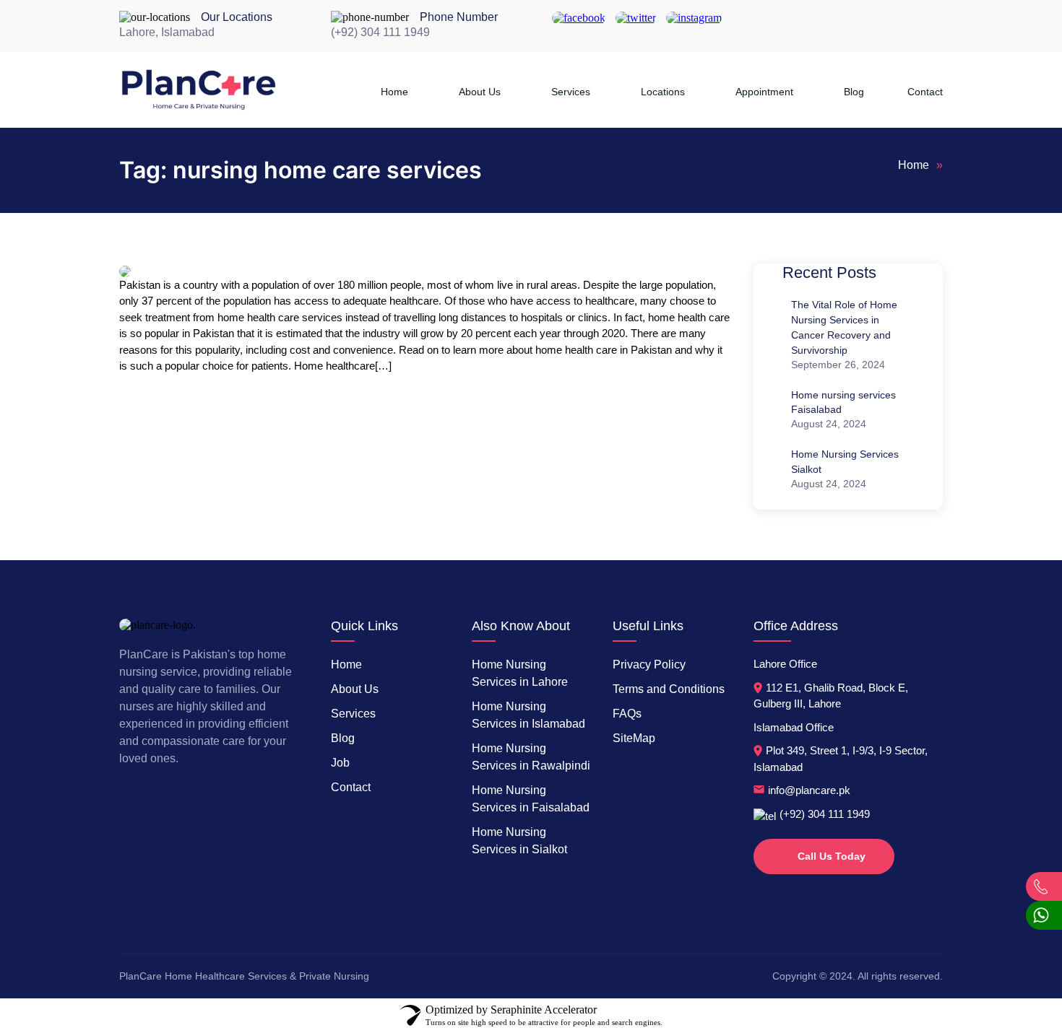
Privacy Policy (649, 664)
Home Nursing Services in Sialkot (519, 840)
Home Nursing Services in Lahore (520, 673)
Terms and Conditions (669, 689)
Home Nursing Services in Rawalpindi (531, 757)
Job (340, 763)
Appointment (764, 91)
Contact (925, 91)
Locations (663, 91)
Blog (854, 91)
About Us (480, 91)
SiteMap (634, 738)
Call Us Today (831, 856)
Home (394, 91)
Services (570, 91)
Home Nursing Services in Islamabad (528, 715)
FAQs (627, 713)
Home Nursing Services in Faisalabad (531, 799)
